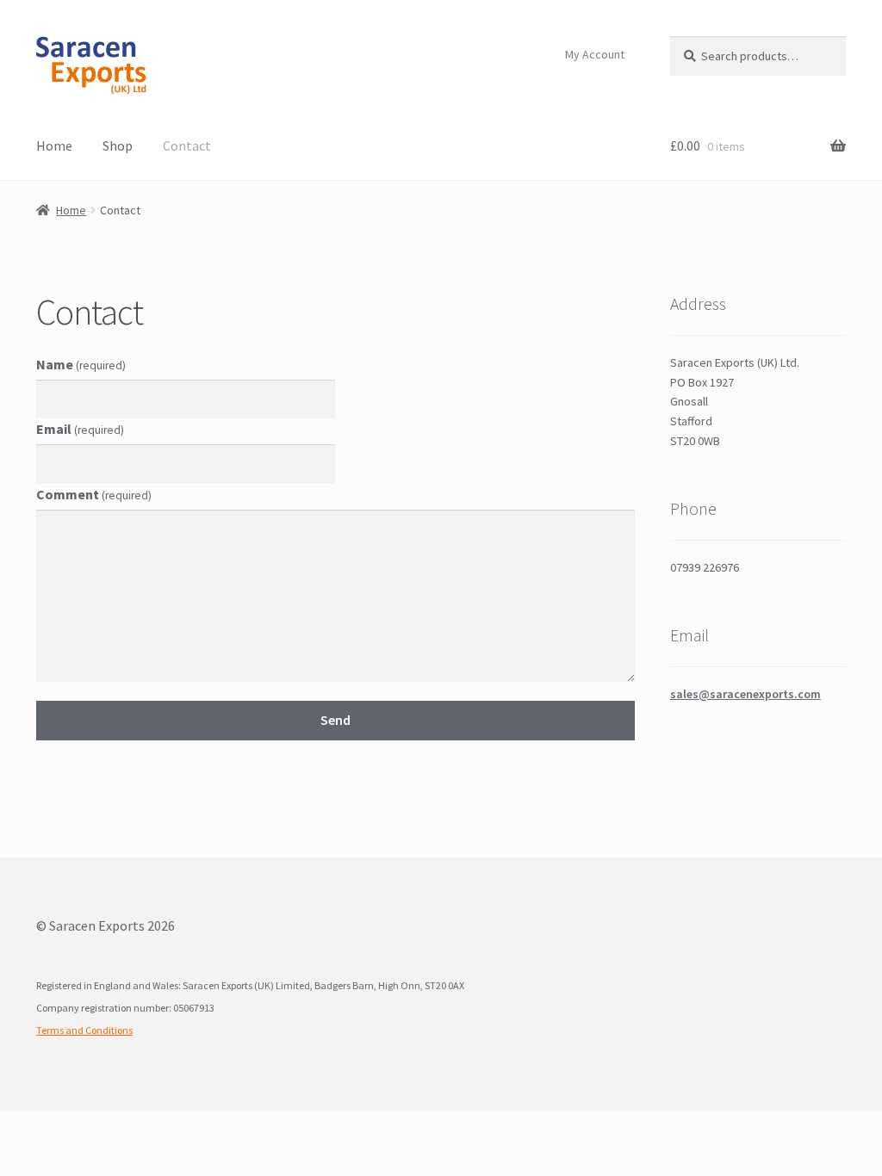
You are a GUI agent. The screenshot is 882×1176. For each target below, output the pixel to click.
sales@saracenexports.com (745, 694)
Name (81, 364)
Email (80, 428)
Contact (187, 145)
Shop (117, 145)
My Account (594, 54)
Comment (94, 494)
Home (54, 145)
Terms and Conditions (84, 1030)
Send (335, 719)
